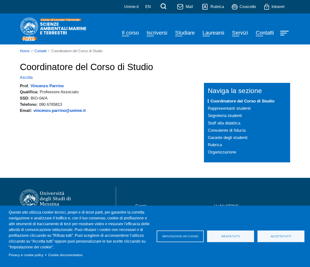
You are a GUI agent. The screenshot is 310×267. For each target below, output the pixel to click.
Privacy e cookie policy (26, 255)
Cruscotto (248, 7)
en (148, 7)
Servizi (240, 33)
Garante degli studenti (228, 137)
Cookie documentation (65, 255)
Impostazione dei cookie (180, 236)
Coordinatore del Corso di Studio (242, 101)
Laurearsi (213, 33)
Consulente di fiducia (227, 130)
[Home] (53, 29)
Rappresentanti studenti (229, 108)
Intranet (277, 7)
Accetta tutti (281, 236)
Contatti (265, 33)
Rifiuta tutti (230, 236)
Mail (189, 7)
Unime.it (131, 7)
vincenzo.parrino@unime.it (59, 110)
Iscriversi (157, 33)
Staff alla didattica (224, 123)
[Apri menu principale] (285, 33)
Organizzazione (222, 152)
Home (25, 51)
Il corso (130, 33)
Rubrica (217, 7)
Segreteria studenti (225, 115)
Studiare (185, 33)
